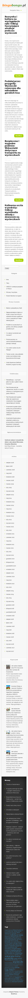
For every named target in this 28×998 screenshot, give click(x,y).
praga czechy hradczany (13, 952)
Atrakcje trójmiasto (8, 930)
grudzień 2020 (10, 558)
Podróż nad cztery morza (13, 805)
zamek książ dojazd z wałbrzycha (12, 969)
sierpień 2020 (10, 573)
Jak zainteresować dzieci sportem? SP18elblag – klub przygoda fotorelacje (14, 820)
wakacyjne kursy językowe (12, 957)
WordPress (14, 993)
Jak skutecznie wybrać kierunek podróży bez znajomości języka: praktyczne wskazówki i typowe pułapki (14, 712)
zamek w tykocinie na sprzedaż (13, 978)
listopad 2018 (10, 608)
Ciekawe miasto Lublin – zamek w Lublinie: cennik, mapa (13, 875)
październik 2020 (11, 566)
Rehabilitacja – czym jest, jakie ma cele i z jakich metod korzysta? (14, 382)
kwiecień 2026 (10, 477)
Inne (7, 279)
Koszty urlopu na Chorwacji (14, 910)
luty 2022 (9, 530)
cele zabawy (14, 931)
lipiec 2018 (9, 623)
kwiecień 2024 (10, 502)
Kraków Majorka (14, 942)
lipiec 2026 (9, 466)
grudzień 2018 (10, 605)
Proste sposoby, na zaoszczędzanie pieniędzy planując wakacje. (13, 341)
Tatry (7, 283)
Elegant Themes (13, 991)
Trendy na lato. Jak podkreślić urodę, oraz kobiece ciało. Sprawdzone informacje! (14, 356)
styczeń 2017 (10, 651)
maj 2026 (9, 473)
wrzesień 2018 (10, 615)
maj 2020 (9, 580)
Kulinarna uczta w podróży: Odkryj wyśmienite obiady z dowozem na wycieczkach (14, 212)
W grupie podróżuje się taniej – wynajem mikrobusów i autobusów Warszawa (14, 791)
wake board (18, 958)
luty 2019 (9, 598)
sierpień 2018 (10, 619)
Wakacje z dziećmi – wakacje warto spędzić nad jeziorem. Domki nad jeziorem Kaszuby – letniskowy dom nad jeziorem (14, 831)
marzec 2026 (10, 480)
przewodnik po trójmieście (13, 953)
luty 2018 (9, 640)
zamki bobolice (13, 980)
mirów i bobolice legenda (13, 946)
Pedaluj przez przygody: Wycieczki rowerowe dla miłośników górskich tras (13, 87)
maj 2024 (9, 498)
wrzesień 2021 (10, 534)
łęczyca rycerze (17, 981)
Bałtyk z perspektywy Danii (14, 308)
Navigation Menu (15, 10)
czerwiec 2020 (10, 576)
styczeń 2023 (10, 523)
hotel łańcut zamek (16, 935)
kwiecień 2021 (10, 544)
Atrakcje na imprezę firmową (14, 896)
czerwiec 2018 (10, 626)
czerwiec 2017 (10, 647)
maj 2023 (9, 509)
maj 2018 (8, 630)
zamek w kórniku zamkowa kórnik (16, 976)
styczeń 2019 (10, 601)
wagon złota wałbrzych (9, 954)
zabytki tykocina (19, 964)
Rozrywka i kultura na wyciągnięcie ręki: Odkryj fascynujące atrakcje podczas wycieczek (12, 24)
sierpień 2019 (10, 590)
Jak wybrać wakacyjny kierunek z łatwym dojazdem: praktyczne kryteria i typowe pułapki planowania (14, 755)
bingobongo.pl (15, 36)
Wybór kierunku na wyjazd (13, 296)
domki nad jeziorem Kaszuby (13, 932)
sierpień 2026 (10, 462)
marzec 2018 (10, 637)
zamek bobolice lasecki (9, 966)
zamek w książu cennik (12, 975)
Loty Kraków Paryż (17, 944)
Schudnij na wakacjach (12, 810)
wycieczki (18, 961)
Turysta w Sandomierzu (13, 784)
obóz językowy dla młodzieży (11, 948)
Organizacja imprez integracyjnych (13, 949)
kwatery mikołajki (13, 943)
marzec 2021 (10, 548)
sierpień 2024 (10, 494)
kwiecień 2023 (10, 512)
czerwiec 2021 (10, 537)
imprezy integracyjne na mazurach (13, 937)
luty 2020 (9, 587)
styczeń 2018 (10, 644)
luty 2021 (8, 551)
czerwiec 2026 (10, 469)
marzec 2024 (10, 505)
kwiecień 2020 (10, 583)
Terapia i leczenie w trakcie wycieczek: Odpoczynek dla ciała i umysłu (14, 889)
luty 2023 (9, 519)
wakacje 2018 (17, 954)
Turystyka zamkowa (12, 868)
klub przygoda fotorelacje (11, 941)
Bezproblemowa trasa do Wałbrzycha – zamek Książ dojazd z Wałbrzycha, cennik (14, 799)
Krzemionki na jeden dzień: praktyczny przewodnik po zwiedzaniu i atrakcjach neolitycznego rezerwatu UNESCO (14, 410)
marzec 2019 (10, 594)
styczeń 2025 (10, 491)
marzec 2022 (10, 526)
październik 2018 (11, 612)
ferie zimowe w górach (12, 933)
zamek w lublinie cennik (10, 977)
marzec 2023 (10, 516)
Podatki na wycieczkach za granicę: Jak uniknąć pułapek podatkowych (14, 327)
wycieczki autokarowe (9, 963)
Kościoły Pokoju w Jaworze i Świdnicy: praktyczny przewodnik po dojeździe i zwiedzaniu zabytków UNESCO (14, 690)
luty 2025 (9, 487)
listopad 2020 (10, 562)
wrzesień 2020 (10, 569)
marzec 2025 (10, 484)
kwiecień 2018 (10, 633)
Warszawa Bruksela (11, 960)
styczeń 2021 (10, 555)
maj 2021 (8, 541)
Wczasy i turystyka (11, 292)
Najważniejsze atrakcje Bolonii (14, 814)
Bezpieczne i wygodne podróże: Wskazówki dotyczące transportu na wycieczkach (13, 148)
